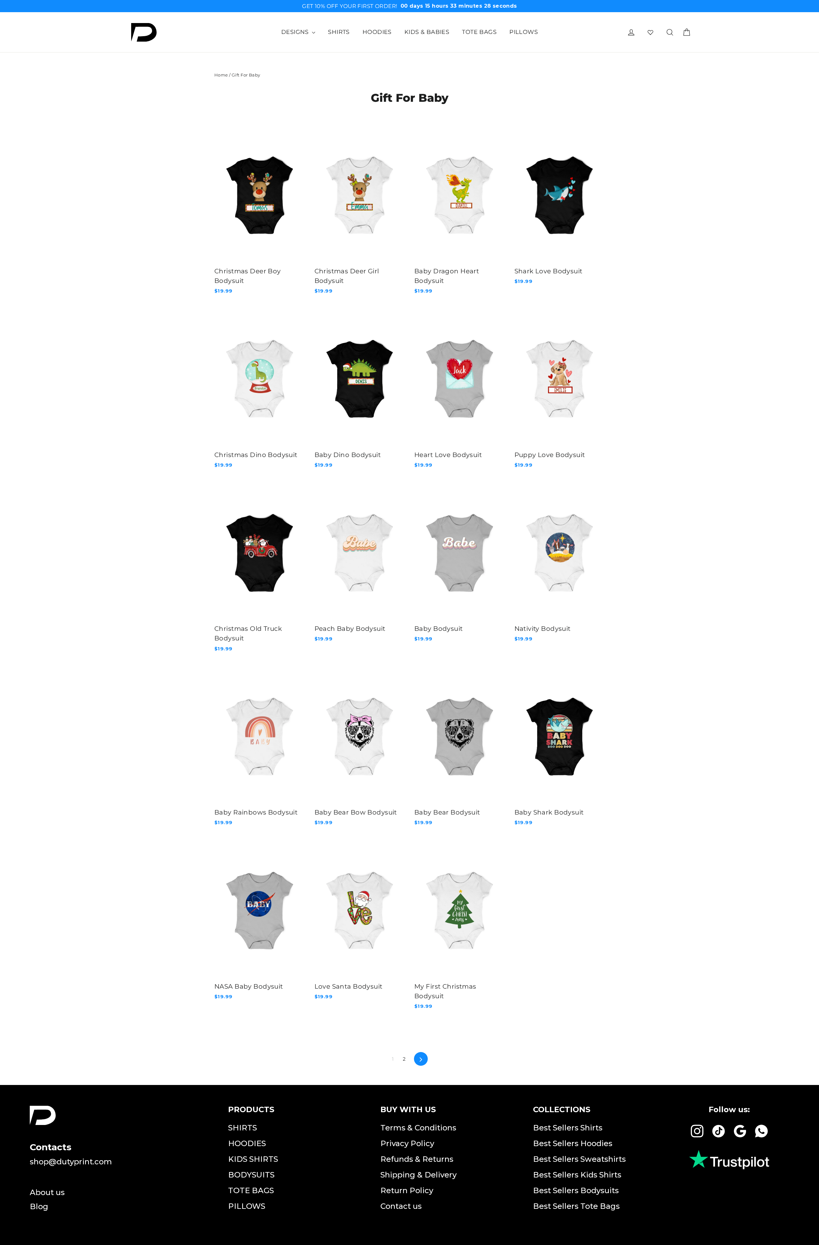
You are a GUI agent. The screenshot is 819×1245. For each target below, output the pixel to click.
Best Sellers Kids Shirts (577, 1174)
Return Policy (406, 1190)
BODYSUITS (251, 1174)
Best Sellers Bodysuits (576, 1190)
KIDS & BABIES (426, 32)
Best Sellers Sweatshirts (579, 1159)
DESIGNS (295, 32)
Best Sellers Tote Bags (576, 1206)
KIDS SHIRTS (253, 1159)
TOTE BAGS (479, 32)
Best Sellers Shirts (567, 1127)
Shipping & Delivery (418, 1174)
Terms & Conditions (418, 1127)
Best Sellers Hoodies (572, 1143)
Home (221, 74)
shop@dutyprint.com (71, 1161)
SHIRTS (339, 32)
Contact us (401, 1206)
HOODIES (377, 32)
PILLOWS (523, 32)
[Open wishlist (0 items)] (650, 32)
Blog (39, 1206)
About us (47, 1192)
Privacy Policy (407, 1143)
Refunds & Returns (416, 1159)
